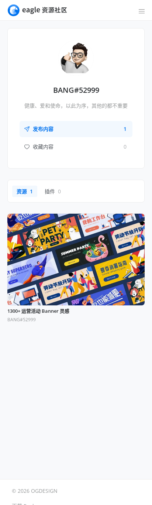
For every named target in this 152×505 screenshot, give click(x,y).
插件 (53, 191)
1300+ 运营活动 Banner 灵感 (38, 311)
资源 (25, 191)
